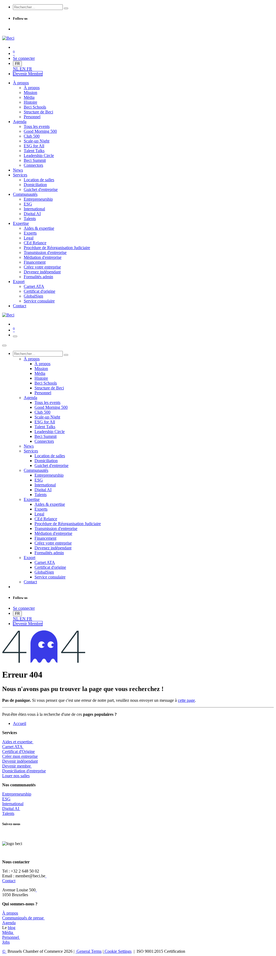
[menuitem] (16, 69)
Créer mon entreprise (20, 756)
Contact (8, 880)
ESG (6, 799)
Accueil (19, 723)
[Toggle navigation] (15, 336)
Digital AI (10, 808)
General (88, 951)
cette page (186, 700)
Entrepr (16, 794)
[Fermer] (4, 345)
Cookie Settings (118, 951)
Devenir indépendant (20, 761)
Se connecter (24, 58)
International (12, 803)
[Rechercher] (66, 8)
